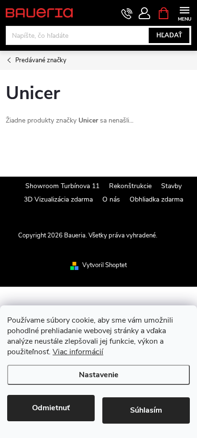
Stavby (171, 186)
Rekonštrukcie (130, 186)
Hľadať (169, 35)
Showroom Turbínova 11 (62, 186)
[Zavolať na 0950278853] (127, 13)
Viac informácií (78, 352)
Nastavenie (99, 375)
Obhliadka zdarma (156, 199)
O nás (111, 199)
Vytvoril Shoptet (104, 265)
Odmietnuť (51, 408)
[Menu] (184, 12)
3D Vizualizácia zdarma (58, 199)
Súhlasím (146, 410)
